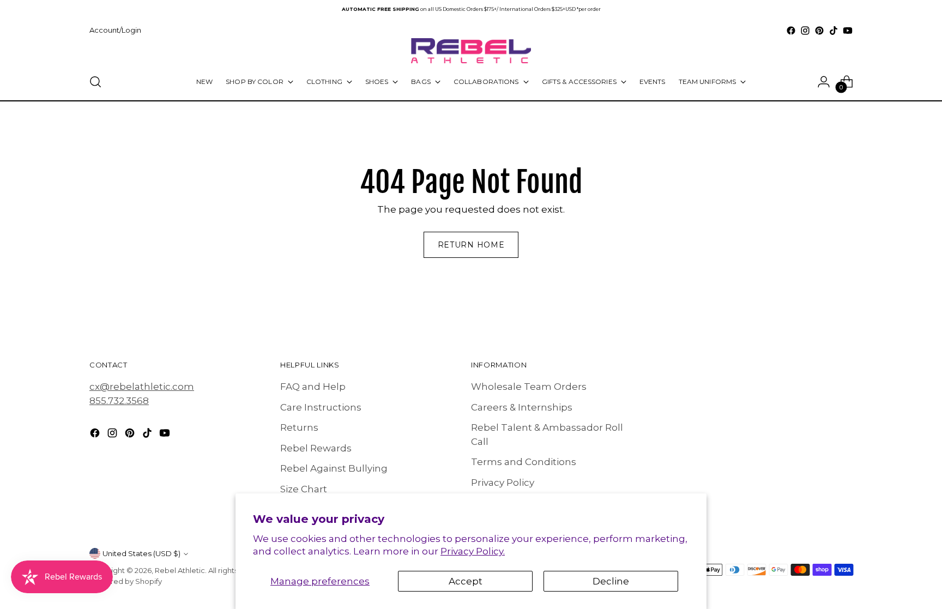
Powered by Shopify (125, 581)
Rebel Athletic (180, 570)
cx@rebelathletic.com (141, 386)
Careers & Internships (521, 407)
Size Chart (303, 489)
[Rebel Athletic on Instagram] (805, 30)
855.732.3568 (119, 400)
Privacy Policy (502, 482)
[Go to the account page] (824, 82)
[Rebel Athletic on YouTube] (848, 30)
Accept (465, 581)
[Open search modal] (95, 82)
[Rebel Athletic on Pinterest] (819, 30)
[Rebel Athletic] (471, 50)
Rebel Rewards (316, 448)
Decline (611, 581)
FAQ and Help (313, 386)
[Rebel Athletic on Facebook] (791, 30)
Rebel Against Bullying (334, 468)
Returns (299, 427)
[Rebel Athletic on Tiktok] (833, 30)
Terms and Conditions (523, 461)
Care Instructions (320, 407)
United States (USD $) (141, 553)
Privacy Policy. (472, 551)
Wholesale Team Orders (529, 386)
